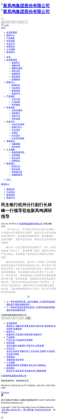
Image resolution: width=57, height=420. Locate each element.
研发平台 (16, 116)
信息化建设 (17, 110)
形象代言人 (17, 127)
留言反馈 (16, 169)
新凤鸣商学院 (18, 152)
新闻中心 (10, 35)
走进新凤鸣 (11, 32)
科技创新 (10, 41)
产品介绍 (16, 99)
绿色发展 (16, 118)
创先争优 (16, 147)
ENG (3, 28)
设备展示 (16, 113)
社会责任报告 (18, 138)
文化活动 (16, 130)
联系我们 (10, 52)
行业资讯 (16, 88)
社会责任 (16, 135)
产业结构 (16, 102)
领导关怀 (16, 71)
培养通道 (16, 155)
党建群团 (16, 144)
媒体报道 (16, 90)
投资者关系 (17, 172)
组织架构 (16, 76)
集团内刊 (16, 93)
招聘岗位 (16, 161)
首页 (8, 57)
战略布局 (16, 65)
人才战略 (10, 49)
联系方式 (16, 166)
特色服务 (16, 104)
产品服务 (10, 38)
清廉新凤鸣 (17, 175)
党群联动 (10, 46)
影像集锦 (16, 79)
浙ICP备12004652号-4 (11, 410)
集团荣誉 (16, 74)
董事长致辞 (17, 68)
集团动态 (16, 85)
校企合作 (16, 158)
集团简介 (16, 62)
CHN (6, 25)
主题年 (15, 133)
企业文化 (10, 43)
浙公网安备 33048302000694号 (37, 410)
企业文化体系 (18, 124)
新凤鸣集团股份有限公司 (31, 224)
